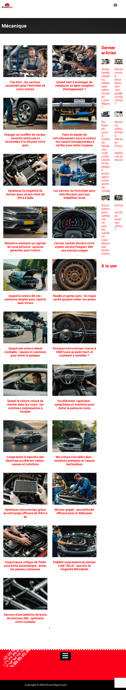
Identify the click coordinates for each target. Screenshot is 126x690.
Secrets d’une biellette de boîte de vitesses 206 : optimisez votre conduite (25, 618)
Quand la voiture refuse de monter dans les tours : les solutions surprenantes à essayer (25, 406)
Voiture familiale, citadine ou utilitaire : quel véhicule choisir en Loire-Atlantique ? (108, 88)
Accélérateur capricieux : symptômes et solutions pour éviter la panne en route (74, 404)
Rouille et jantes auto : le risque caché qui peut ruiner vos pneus (74, 297)
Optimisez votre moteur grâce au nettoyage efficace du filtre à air (25, 513)
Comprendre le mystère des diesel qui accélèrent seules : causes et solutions (25, 460)
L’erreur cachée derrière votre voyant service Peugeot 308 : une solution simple (74, 246)
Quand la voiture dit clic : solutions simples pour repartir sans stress (25, 299)
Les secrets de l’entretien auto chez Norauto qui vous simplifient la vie (74, 194)
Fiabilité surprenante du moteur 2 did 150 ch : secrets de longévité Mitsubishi (74, 565)
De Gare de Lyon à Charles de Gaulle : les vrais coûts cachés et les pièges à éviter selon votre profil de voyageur (107, 156)
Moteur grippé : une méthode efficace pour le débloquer (74, 511)
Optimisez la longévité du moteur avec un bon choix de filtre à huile (25, 194)
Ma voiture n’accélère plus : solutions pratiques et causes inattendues (74, 460)
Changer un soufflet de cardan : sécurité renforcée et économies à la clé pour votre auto (25, 140)
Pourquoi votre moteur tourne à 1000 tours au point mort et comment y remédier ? (74, 352)
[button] (115, 5)
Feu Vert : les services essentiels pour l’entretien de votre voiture (25, 85)
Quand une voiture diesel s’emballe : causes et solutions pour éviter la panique (25, 352)
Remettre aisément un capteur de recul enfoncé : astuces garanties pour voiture (25, 246)
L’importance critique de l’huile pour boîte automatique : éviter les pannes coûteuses (25, 565)
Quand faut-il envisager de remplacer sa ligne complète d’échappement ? (74, 85)
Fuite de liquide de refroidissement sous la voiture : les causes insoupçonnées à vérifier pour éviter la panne (74, 140)
